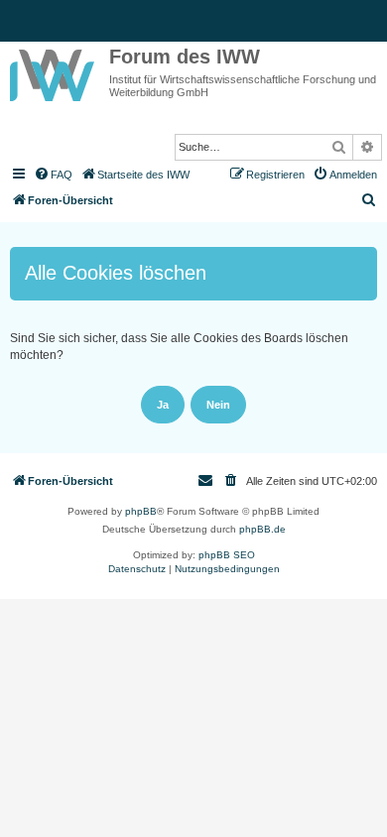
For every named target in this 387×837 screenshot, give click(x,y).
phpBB (141, 511)
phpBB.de (262, 529)
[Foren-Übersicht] (54, 71)
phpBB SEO (226, 554)
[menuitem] (52, 174)
